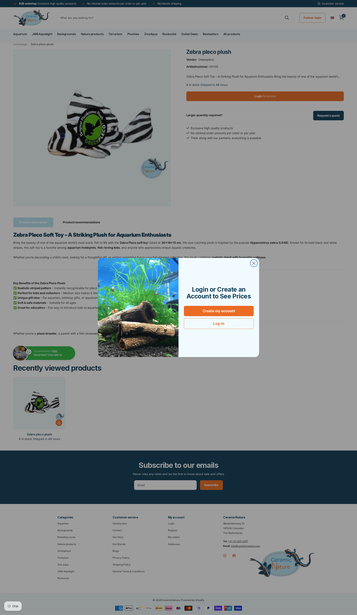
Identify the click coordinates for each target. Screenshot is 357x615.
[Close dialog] (253, 263)
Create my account (219, 311)
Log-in (218, 323)
